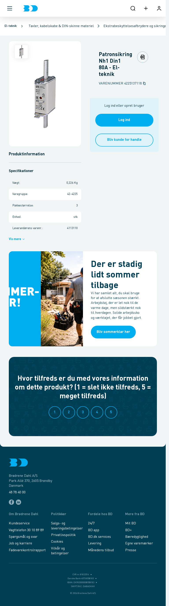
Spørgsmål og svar (23, 537)
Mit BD (130, 523)
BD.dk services (99, 537)
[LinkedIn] (18, 502)
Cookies (57, 542)
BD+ (128, 530)
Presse (130, 550)
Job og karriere (20, 543)
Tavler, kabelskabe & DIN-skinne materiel (61, 26)
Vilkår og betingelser (60, 551)
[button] (10, 8)
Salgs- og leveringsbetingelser (67, 526)
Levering (94, 543)
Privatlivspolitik (63, 535)
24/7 (91, 523)
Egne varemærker (139, 543)
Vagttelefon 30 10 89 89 (26, 530)
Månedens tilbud (101, 550)
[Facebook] (11, 502)
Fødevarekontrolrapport (27, 550)
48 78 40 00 (17, 492)
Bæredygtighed (136, 537)
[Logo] (30, 8)
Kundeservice (19, 523)
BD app (93, 530)
